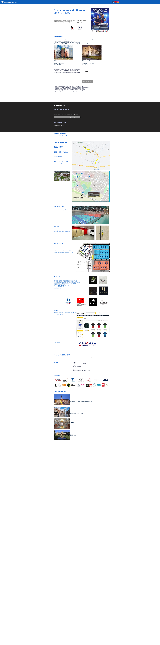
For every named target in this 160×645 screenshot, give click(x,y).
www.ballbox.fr (60, 314)
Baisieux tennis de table (10, 2)
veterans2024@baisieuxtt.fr (79, 22)
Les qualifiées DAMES (58, 127)
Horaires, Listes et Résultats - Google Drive (61, 135)
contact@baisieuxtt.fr (81, 357)
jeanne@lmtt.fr (78, 366)
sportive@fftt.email (73, 91)
